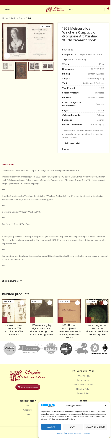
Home (5, 18)
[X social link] (73, 149)
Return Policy (83, 393)
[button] (105, 405)
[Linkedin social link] (60, 3)
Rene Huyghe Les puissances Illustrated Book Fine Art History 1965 (97, 330)
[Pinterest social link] (57, 3)
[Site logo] (55, 9)
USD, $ (70, 9)
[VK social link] (93, 149)
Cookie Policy (62, 433)
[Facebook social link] (50, 3)
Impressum (87, 433)
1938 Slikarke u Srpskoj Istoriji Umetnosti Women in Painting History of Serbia (69, 331)
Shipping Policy (83, 389)
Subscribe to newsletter (29, 387)
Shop (27, 405)
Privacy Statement (74, 433)
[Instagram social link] (54, 3)
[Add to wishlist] (22, 302)
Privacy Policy (83, 375)
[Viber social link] (99, 149)
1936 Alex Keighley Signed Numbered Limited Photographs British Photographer (41, 330)
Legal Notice (83, 380)
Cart (28, 414)
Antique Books (18, 18)
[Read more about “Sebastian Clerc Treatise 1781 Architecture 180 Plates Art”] (4, 320)
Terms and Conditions (83, 384)
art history (76, 59)
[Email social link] (76, 149)
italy (84, 59)
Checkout (27, 409)
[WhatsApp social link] (89, 149)
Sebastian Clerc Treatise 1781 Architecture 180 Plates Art (14, 330)
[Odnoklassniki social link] (86, 149)
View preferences (95, 427)
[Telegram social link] (96, 149)
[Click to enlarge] (7, 56)
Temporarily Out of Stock (90, 54)
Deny (73, 427)
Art (29, 18)
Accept (51, 427)
